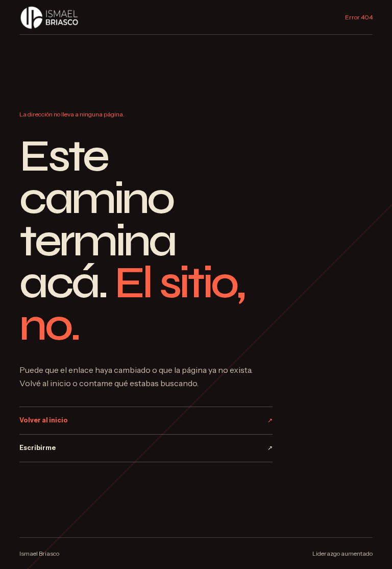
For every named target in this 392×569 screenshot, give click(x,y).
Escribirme (146, 448)
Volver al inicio (146, 420)
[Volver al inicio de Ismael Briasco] (49, 17)
